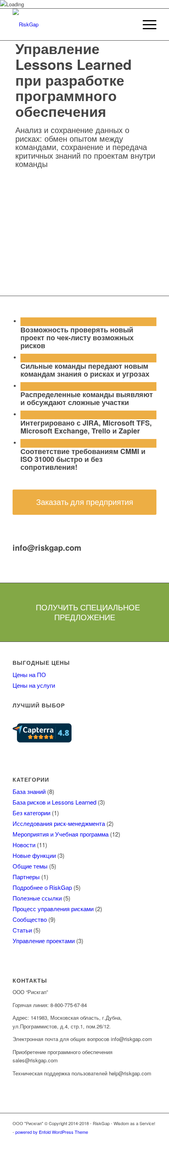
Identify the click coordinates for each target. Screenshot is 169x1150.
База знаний (29, 791)
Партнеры (26, 876)
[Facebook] (115, 1140)
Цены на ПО (29, 674)
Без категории (31, 813)
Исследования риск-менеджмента (59, 823)
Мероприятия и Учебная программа (60, 834)
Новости (24, 844)
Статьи (22, 930)
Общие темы (30, 866)
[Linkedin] (127, 1140)
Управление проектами (44, 940)
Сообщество (30, 919)
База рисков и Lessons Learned (54, 802)
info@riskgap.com (47, 547)
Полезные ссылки (37, 898)
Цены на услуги (34, 685)
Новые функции (34, 855)
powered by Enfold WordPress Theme (51, 1132)
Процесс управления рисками (53, 908)
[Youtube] (139, 1140)
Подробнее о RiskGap (42, 887)
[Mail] (150, 1140)
